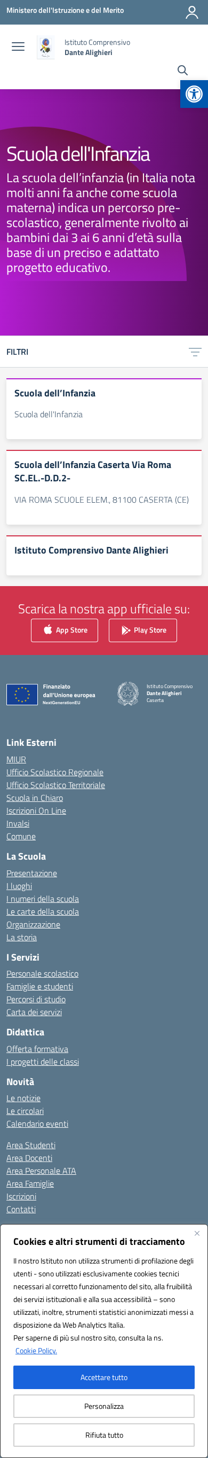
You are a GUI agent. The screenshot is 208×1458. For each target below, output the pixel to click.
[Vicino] (196, 1233)
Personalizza (104, 1406)
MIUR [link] (16, 759)
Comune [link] (21, 836)
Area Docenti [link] (29, 1157)
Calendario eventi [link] (37, 1123)
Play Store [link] (149, 629)
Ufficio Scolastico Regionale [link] (54, 772)
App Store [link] (70, 629)
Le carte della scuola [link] (42, 911)
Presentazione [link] (31, 873)
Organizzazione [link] (33, 924)
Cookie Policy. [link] (36, 1350)
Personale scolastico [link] (42, 973)
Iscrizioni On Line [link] (36, 810)
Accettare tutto (104, 1377)
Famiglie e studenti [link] (39, 986)
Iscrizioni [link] (21, 1196)
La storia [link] (21, 937)
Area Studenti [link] (30, 1145)
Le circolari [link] (25, 1110)
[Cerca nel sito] (182, 72)
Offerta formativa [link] (37, 1048)
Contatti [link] (21, 1209)
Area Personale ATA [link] (41, 1170)
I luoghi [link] (19, 885)
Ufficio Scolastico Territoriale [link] (55, 784)
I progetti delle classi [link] (42, 1061)
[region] (104, 1341)
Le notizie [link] (23, 1097)
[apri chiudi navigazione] (18, 47)
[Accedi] (192, 12)
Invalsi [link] (17, 823)
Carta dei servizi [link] (34, 1011)
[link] (194, 94)
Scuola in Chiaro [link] (34, 797)
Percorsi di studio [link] (36, 999)
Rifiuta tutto (104, 1434)
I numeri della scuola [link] (42, 898)
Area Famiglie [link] (30, 1183)
